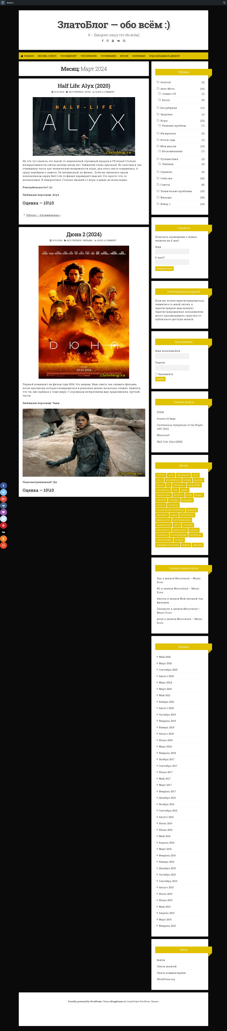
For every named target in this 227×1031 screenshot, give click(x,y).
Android (165, 82)
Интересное (168, 133)
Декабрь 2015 (167, 868)
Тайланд (167, 164)
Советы (165, 184)
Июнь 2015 (165, 900)
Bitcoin (124, 56)
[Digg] (3, 532)
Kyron (166, 100)
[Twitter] (3, 492)
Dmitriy (162, 598)
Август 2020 (166, 708)
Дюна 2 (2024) (84, 234)
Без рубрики (76, 91)
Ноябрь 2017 (167, 759)
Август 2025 (166, 676)
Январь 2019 (166, 727)
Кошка (199, 495)
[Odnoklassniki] (3, 538)
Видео (184, 490)
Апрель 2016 (166, 842)
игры (177, 525)
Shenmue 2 (179, 485)
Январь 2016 (166, 861)
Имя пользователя (167, 350)
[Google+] (3, 499)
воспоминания (182, 520)
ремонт (179, 540)
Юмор (174, 515)
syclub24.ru (163, 490)
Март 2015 (165, 919)
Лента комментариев (171, 972)
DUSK (160, 412)
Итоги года (167, 140)
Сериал (161, 505)
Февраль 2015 (167, 925)
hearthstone (173, 480)
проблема (195, 535)
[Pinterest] (3, 525)
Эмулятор (162, 515)
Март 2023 (165, 689)
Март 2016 (165, 849)
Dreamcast (183, 475)
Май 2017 (165, 778)
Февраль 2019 (167, 720)
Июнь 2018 (166, 740)
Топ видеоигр (68, 56)
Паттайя (161, 500)
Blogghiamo (116, 1001)
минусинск (179, 530)
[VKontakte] (3, 505)
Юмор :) (165, 204)
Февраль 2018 (167, 753)
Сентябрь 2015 (168, 881)
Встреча (178, 495)
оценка (194, 530)
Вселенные (138, 56)
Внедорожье (163, 495)
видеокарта (163, 520)
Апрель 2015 (166, 913)
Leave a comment (104, 91)
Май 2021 (164, 695)
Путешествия (169, 159)
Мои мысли (168, 146)
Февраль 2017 (167, 791)
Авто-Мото (167, 88)
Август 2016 (166, 817)
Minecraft (163, 435)
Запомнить (165, 374)
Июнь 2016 (165, 829)
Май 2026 (165, 656)
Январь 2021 (166, 701)
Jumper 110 (169, 93)
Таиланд (173, 505)
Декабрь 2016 (167, 797)
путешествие (164, 540)
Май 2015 (164, 906)
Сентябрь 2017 (168, 765)
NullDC (160, 485)
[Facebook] (3, 485)
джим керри (164, 525)
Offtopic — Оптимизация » (43, 215)
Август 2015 (166, 887)
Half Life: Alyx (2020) (84, 85)
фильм (186, 545)
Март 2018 (165, 746)
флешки (197, 545)
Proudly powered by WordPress (85, 1001)
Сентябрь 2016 (168, 810)
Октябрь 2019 (167, 714)
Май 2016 (164, 836)
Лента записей (167, 966)
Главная (29, 56)
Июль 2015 (165, 893)
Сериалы (166, 171)
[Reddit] (3, 519)
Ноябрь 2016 (166, 804)
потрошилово (178, 535)
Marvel (198, 480)
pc (169, 485)
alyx (171, 475)
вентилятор (187, 515)
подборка (162, 535)
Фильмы (87, 240)
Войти (161, 960)
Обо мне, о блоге (47, 56)
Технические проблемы (176, 191)
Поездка (174, 500)
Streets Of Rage (166, 418)
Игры (88, 91)
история (188, 525)
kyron (187, 480)
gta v (160, 480)
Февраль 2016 (167, 855)
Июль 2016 (165, 823)
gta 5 (195, 475)
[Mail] (3, 545)
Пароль (160, 362)
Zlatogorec (163, 608)
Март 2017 (165, 785)
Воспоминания (172, 151)
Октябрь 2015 (167, 874)
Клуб (189, 495)
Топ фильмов (108, 56)
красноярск (163, 530)
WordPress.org (166, 979)
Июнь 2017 (166, 772)
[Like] (3, 512)
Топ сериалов (89, 56)
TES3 (175, 490)
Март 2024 (165, 682)
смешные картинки (168, 545)
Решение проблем (174, 125)
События (166, 178)
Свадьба (187, 500)
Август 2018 (166, 733)
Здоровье (166, 114)
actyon (161, 475)
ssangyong (194, 485)
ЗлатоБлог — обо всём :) (113, 24)
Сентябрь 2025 (168, 669)
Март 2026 (165, 663)
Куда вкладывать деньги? (164, 56)
